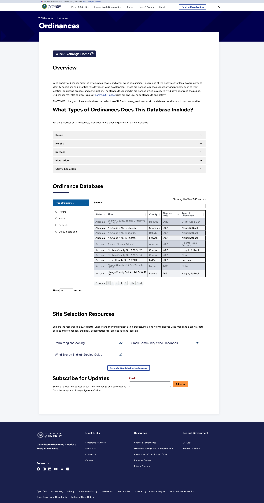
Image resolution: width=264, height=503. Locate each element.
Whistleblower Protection (182, 491)
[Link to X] (62, 469)
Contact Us (90, 454)
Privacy (70, 491)
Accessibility (57, 491)
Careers (89, 460)
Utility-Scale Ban (65, 168)
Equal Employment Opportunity (52, 497)
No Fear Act (107, 491)
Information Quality (88, 491)
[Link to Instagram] (44, 469)
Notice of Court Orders (82, 497)
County (153, 214)
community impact (105, 94)
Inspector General (142, 460)
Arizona (99, 244)
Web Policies (124, 491)
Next (139, 282)
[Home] (51, 7)
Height (59, 143)
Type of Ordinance (64, 203)
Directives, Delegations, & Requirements (153, 448)
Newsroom (90, 448)
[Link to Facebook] (38, 469)
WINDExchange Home (72, 54)
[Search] (219, 7)
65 (132, 282)
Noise (62, 218)
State (98, 214)
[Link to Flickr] (67, 469)
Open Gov (42, 491)
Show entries (67, 290)
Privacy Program (142, 466)
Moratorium (62, 160)
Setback (60, 152)
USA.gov (187, 442)
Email (132, 378)
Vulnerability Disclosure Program (149, 491)
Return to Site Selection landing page (128, 368)
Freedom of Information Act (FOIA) (151, 454)
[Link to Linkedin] (49, 469)
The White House (191, 448)
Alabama (100, 221)
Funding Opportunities (193, 7)
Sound (59, 135)
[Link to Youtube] (56, 469)
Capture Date (167, 214)
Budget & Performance (145, 442)
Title (110, 214)
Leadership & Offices (95, 442)
